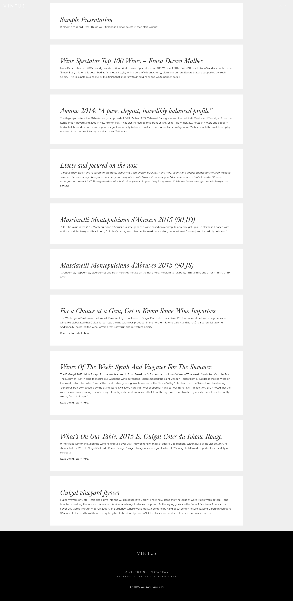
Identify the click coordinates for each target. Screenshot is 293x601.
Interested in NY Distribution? (147, 576)
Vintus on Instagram (148, 572)
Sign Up (283, 6)
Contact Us (158, 587)
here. (87, 333)
